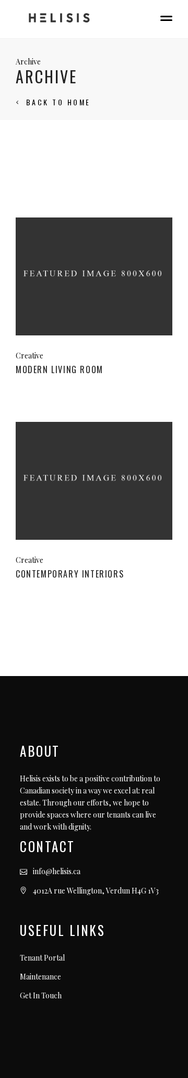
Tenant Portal (42, 958)
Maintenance (40, 977)
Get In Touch (41, 995)
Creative (29, 356)
